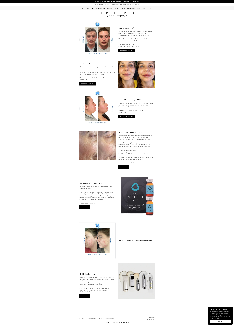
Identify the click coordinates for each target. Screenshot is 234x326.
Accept (220, 321)
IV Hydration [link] (100, 8)
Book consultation (127, 50)
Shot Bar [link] (110, 8)
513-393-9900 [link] (135, 4)
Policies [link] (112, 323)
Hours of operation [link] (122, 323)
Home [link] (83, 8)
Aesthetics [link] (90, 8)
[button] (150, 8)
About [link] (107, 323)
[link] (116, 17)
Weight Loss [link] (131, 8)
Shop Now (84, 296)
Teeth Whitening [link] (120, 8)
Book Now (123, 167)
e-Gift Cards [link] (141, 8)
